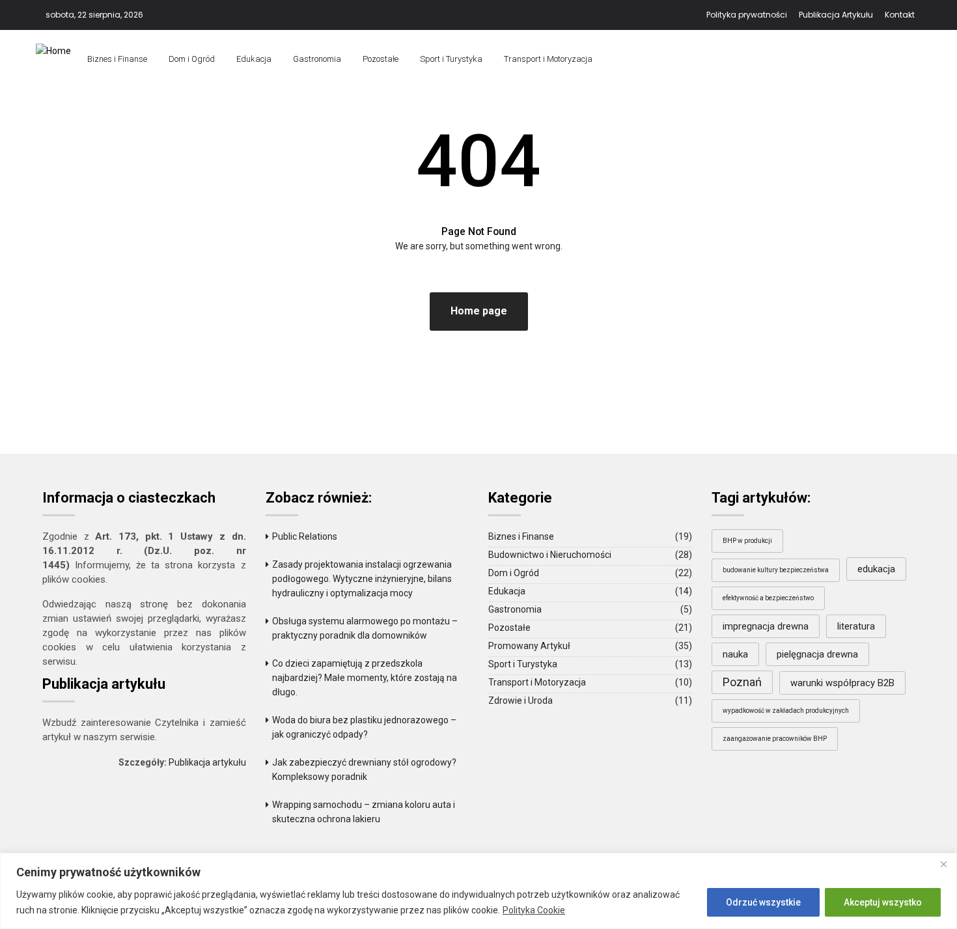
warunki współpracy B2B (842, 683)
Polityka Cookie (534, 910)
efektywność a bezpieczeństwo (768, 598)
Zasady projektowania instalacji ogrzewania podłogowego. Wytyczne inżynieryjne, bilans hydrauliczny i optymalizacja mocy (362, 578)
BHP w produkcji (747, 540)
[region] (478, 891)
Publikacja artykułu (207, 762)
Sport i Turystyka (451, 59)
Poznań (742, 682)
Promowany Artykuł (529, 646)
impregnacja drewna (766, 626)
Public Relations (304, 536)
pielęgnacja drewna (817, 654)
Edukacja (253, 59)
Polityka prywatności (746, 14)
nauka (735, 654)
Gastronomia (317, 59)
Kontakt (900, 14)
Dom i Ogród (192, 59)
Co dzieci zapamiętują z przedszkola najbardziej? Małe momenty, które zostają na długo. (364, 677)
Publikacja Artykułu (836, 14)
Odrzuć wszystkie (763, 902)
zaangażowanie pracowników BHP (775, 738)
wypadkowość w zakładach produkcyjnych (786, 710)
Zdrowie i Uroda (520, 700)
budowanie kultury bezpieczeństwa (776, 570)
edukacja (876, 569)
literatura (856, 626)
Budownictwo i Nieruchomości (549, 554)
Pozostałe (380, 59)
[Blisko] (943, 864)
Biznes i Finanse (117, 59)
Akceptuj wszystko (883, 902)
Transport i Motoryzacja (548, 59)
